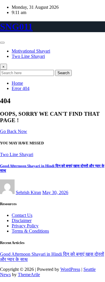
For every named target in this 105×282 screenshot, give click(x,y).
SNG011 (16, 26)
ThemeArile (29, 274)
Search (63, 73)
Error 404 (20, 88)
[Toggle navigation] (2, 43)
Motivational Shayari (31, 51)
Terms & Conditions (30, 231)
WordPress (70, 269)
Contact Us (22, 215)
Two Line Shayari (28, 56)
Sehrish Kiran (28, 192)
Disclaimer (22, 220)
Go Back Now (13, 131)
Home (17, 83)
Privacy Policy (25, 225)
